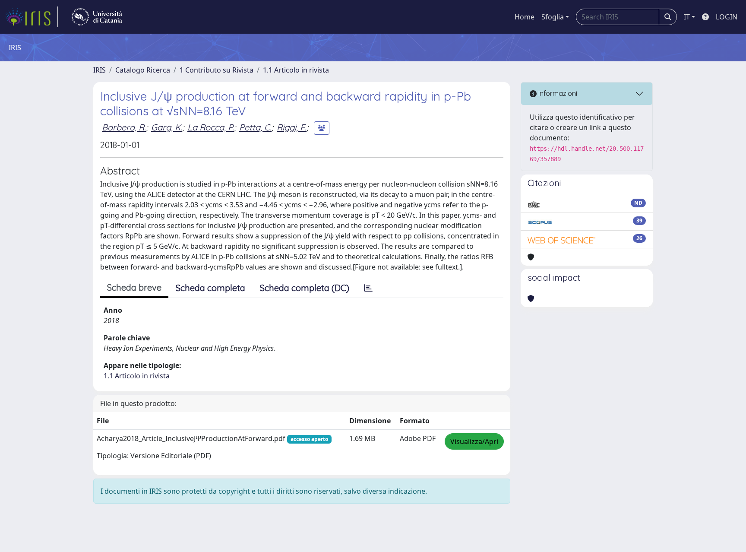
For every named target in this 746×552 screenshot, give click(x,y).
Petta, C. (255, 127)
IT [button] (687, 17)
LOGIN (726, 17)
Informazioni (557, 93)
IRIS (99, 70)
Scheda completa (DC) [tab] (304, 287)
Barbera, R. (124, 127)
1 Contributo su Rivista (216, 70)
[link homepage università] (97, 16)
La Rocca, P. (210, 127)
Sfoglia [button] (552, 17)
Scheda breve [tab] (134, 287)
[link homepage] (31, 16)
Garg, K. (166, 127)
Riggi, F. (292, 127)
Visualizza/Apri (474, 441)
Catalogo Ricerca (142, 70)
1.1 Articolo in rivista (296, 70)
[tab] (368, 288)
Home (524, 17)
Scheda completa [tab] (210, 287)
